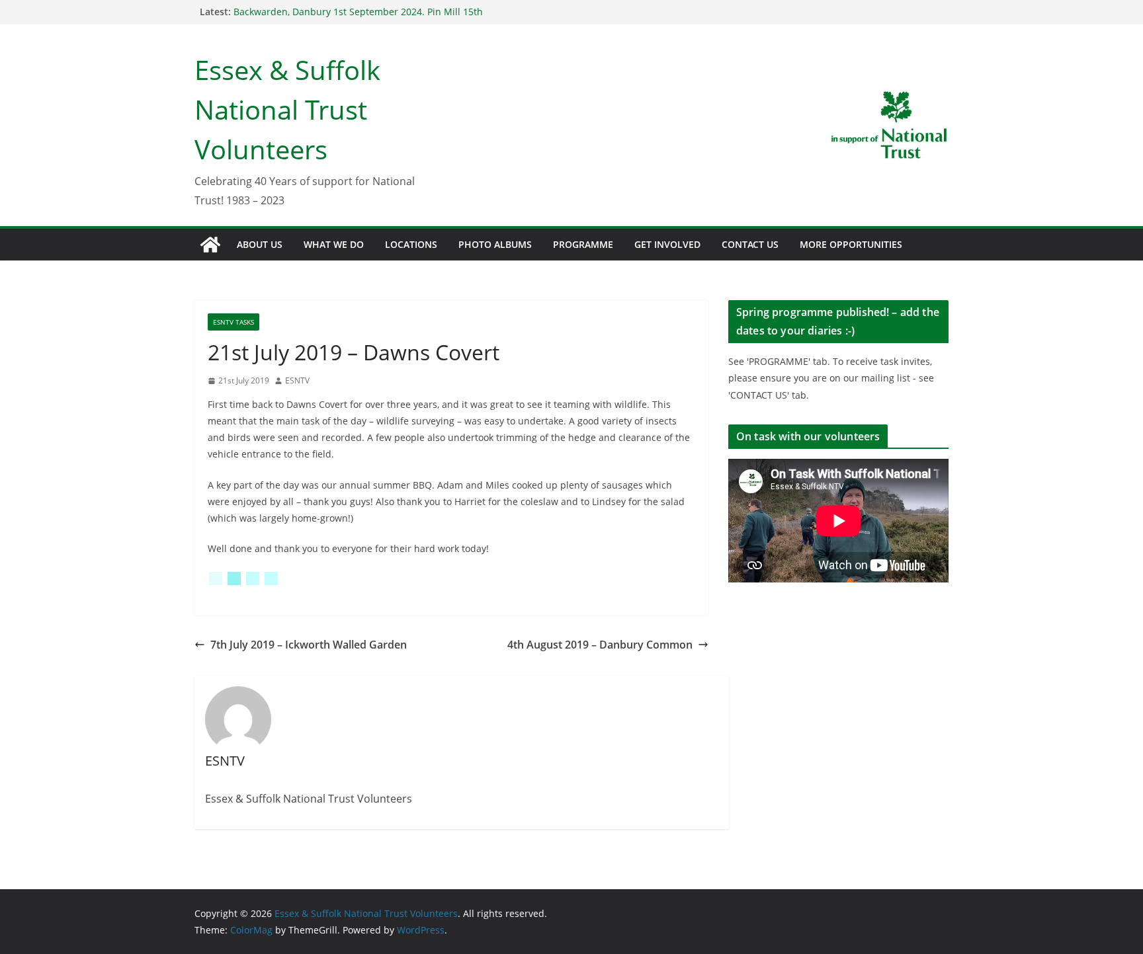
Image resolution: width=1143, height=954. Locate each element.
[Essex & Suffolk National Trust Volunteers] (210, 244)
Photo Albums (495, 244)
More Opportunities (851, 244)
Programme (583, 244)
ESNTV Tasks (233, 322)
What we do (334, 244)
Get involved (667, 244)
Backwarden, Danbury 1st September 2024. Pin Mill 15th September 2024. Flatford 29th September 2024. (358, 18)
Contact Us (750, 244)
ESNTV (297, 380)
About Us (259, 244)
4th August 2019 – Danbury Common (600, 644)
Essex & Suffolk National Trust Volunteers (287, 109)
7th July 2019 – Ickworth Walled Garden (308, 644)
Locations (411, 244)
